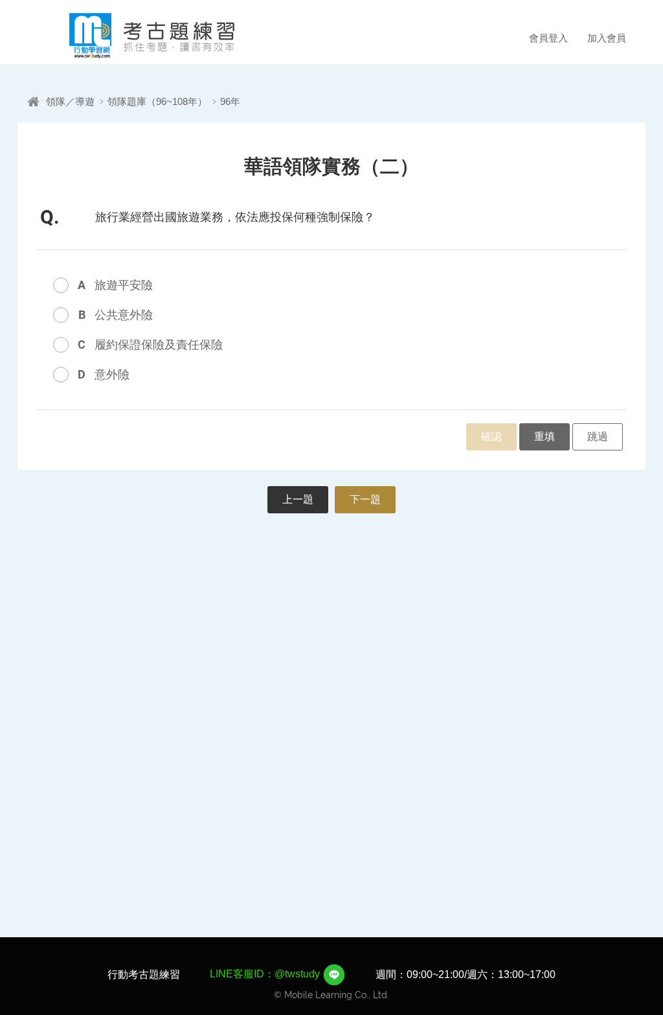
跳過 (597, 436)
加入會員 (606, 37)
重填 (544, 436)
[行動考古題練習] (134, 35)
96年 (230, 101)
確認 (491, 436)
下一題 (365, 499)
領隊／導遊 (70, 101)
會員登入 (548, 37)
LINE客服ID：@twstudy (266, 973)
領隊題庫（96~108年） (157, 101)
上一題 (297, 499)
